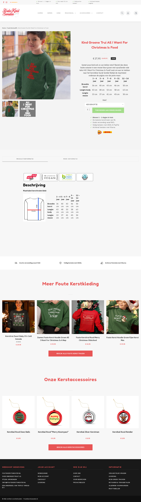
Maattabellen (114, 488)
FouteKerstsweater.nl (11, 473)
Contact (99, 13)
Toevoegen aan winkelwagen (108, 110)
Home (4, 28)
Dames (40, 13)
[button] (10, 109)
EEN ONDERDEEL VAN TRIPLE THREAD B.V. (15, 486)
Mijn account (43, 476)
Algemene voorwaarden (118, 485)
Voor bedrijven (79, 479)
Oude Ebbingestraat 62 (11, 476)
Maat (105, 100)
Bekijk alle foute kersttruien (70, 353)
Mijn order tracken (117, 479)
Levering (41, 482)
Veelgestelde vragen (117, 473)
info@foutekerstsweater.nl (14, 482)
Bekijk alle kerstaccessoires (70, 447)
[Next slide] (138, 324)
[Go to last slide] (2, 324)
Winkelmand (43, 473)
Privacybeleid (79, 482)
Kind (59, 13)
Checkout (42, 479)
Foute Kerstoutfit (12, 28)
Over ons (77, 473)
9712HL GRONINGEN (9, 479)
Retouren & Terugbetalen (119, 482)
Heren (49, 13)
